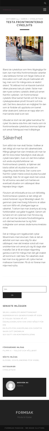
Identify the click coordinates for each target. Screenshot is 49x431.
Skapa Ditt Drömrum (13, 331)
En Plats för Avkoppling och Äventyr (22, 328)
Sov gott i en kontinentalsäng (19, 335)
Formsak (24, 413)
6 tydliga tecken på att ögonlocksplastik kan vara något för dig (23, 322)
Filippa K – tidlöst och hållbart (20, 351)
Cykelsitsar (36, 19)
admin (24, 19)
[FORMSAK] (11, 9)
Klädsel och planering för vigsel (21, 360)
